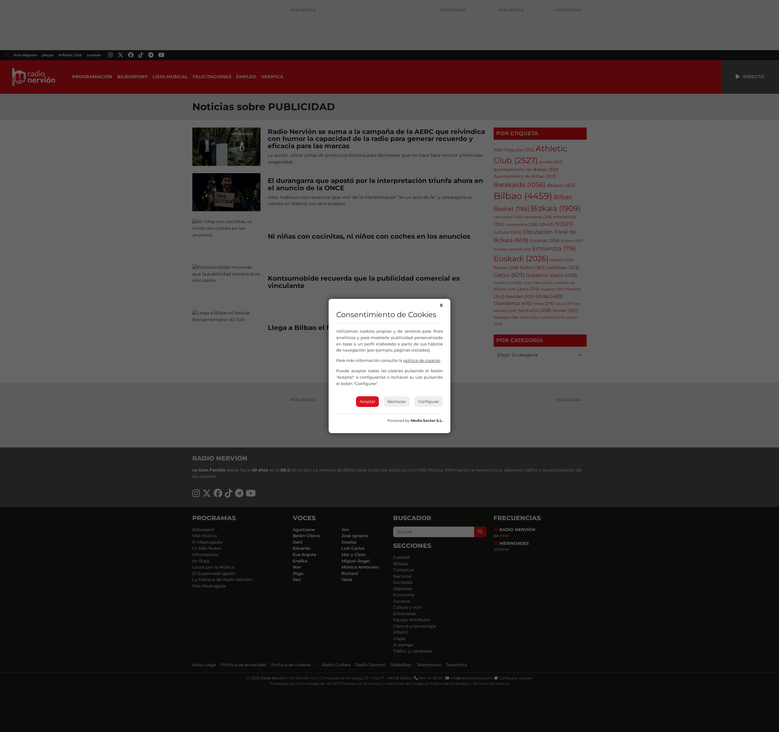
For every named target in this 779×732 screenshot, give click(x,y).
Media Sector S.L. (426, 420)
